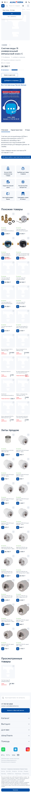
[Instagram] (28, 749)
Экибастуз (10, 773)
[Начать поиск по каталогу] (7, 6)
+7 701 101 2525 (7, 704)
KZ (7, 2)
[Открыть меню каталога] (3, 5)
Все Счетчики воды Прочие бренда (13, 85)
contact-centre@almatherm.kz (10, 706)
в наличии (4, 45)
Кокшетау (25, 773)
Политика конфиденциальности (8, 760)
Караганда (18, 773)
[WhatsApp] (3, 749)
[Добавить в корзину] (2, 233)
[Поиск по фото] (23, 6)
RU (5, 2)
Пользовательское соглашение (8, 762)
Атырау (26, 771)
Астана (20, 771)
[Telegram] (16, 749)
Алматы (14, 771)
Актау (3, 771)
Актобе (8, 771)
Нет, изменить (12, 16)
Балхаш (3, 773)
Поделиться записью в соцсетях (12, 60)
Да (12, 13)
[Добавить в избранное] (13, 213)
